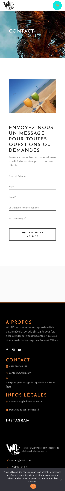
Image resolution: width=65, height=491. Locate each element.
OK (33, 486)
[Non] (61, 479)
